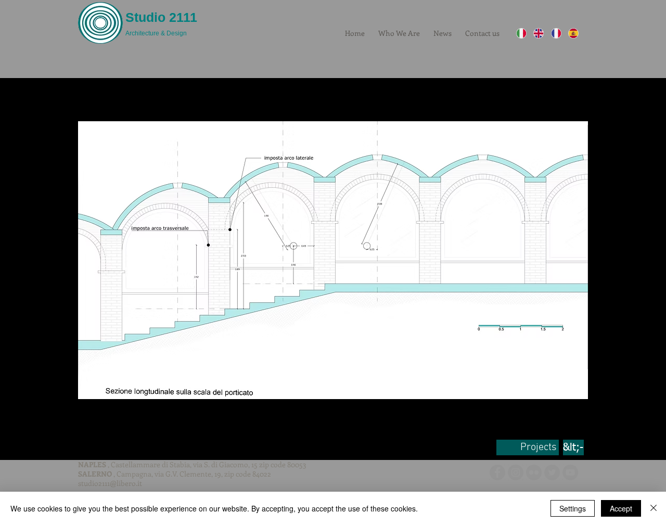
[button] (333, 260)
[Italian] (521, 33)
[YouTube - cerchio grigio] (570, 472)
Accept (621, 508)
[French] (556, 33)
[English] (538, 33)
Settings (572, 508)
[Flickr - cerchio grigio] (534, 472)
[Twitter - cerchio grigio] (552, 472)
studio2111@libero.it (110, 483)
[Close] (653, 508)
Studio (145, 17)
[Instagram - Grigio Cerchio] (515, 472)
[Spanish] (573, 33)
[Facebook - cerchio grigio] (497, 472)
